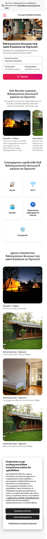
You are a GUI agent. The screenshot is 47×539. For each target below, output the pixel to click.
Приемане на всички (22, 511)
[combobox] (22, 61)
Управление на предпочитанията (22, 523)
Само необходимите (22, 517)
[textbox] (13, 69)
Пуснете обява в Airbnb (29, 15)
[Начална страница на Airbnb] (5, 15)
